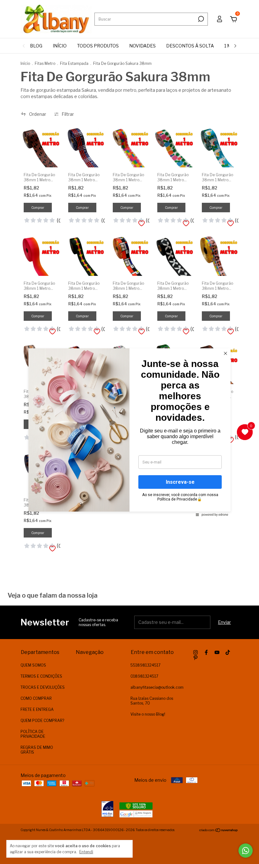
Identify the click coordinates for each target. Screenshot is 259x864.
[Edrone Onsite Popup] (129, 432)
